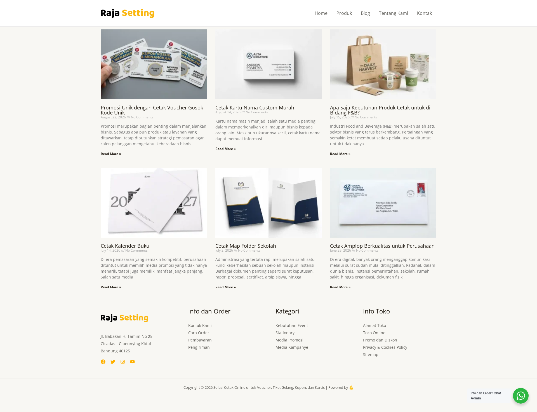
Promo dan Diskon (380, 340)
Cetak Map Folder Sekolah (245, 245)
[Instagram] (122, 361)
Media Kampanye (291, 347)
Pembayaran (200, 340)
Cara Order (198, 332)
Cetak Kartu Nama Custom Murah (254, 107)
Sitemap (370, 354)
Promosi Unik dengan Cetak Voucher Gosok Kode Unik (152, 110)
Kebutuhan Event (291, 325)
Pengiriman (199, 347)
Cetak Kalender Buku (125, 245)
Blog (365, 13)
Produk (344, 13)
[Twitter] (112, 361)
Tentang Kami (393, 13)
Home (321, 13)
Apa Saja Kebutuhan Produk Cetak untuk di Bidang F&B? (380, 110)
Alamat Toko (374, 325)
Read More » (111, 153)
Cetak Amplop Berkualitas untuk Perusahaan (382, 245)
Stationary (285, 332)
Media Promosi (289, 340)
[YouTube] (132, 361)
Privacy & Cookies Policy (385, 347)
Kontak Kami (200, 325)
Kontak (424, 13)
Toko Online (374, 332)
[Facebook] (103, 361)
